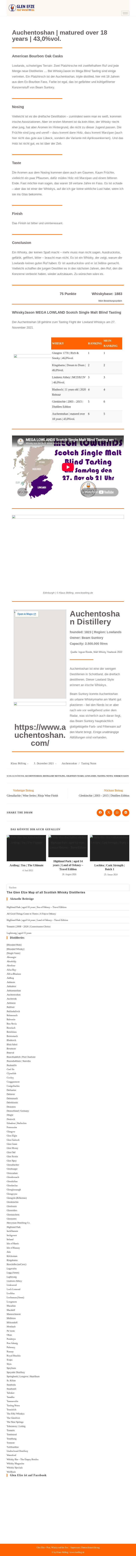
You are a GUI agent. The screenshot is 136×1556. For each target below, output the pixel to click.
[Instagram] (125, 7)
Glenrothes (12, 1210)
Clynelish (11, 1073)
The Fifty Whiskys (15, 1413)
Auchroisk (12, 998)
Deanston (11, 1106)
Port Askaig (12, 1343)
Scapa (9, 1359)
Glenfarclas (12, 1185)
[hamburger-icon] (125, 13)
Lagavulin (12, 1268)
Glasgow (11, 1131)
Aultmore (11, 1003)
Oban (9, 1335)
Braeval (10, 1052)
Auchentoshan (69, 763)
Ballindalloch (13, 1011)
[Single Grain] (13, 953)
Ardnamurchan (14, 990)
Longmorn (12, 1301)
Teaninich (11, 1409)
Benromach (12, 1036)
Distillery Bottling (54, 776)
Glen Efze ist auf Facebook (28, 1475)
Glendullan (12, 1181)
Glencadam (12, 1173)
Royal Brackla (14, 1355)
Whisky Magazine (15, 1463)
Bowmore (11, 1048)
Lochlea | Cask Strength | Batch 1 (109, 867)
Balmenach (12, 1015)
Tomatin (11, 1430)
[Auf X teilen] (108, 812)
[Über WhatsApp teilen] (117, 812)
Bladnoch (11, 1040)
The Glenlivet (13, 1418)
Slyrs (9, 1364)
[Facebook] (125, 2)
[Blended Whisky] (15, 949)
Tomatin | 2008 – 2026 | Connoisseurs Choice (28, 926)
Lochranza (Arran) (15, 1297)
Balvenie (11, 1019)
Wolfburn (11, 1471)
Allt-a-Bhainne (14, 974)
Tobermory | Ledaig (16, 1426)
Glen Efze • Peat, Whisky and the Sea (52, 1547)
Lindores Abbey (14, 1281)
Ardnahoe (11, 986)
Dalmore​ (11, 1094)
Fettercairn (12, 1127)
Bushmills (11, 1065)
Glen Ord (11, 1152)
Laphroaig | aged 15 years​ (19, 933)
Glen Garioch (13, 1140)
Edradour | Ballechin (17, 1123)
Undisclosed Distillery (17, 1451)
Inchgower (12, 1235)
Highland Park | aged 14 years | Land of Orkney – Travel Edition (68, 865)
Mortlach (11, 1326)
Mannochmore (14, 1314)
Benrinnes (11, 1032)
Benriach (11, 1027)
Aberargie (11, 957)
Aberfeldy (11, 961)
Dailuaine (11, 1090)
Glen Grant (12, 1144)
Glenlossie (12, 1206)
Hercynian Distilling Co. (18, 1222)
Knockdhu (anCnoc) (16, 1264)
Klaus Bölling (18, 763)
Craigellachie (13, 1086)
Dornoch (11, 1119)
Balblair (11, 1007)
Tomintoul (12, 1434)
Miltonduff (12, 1322)
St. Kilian (11, 1380)
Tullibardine (13, 1447)
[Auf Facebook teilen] (100, 812)
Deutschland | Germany (18, 1110)
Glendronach (13, 1177)
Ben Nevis (12, 1023)
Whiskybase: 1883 (107, 294)
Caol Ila (10, 1069)
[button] (115, 3)
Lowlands (90, 776)
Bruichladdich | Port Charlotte (21, 1057)
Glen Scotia (12, 1156)
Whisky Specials (15, 1467)
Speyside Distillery (16, 1372)
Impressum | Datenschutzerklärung (85, 1547)
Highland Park (14, 1227)
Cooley (10, 1077)
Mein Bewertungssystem (110, 301)
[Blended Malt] (14, 944)
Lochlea (11, 1293)
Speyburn (11, 1368)
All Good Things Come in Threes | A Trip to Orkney (31, 913)
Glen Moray (12, 1148)
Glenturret (11, 1218)
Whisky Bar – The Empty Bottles (22, 1459)
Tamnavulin (12, 1401)
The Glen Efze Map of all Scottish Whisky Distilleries (46, 892)
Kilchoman (12, 1256)
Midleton (11, 1318)
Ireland (10, 1239)
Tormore (11, 1442)
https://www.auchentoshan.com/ (40, 735)
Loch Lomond (13, 1289)
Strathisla (11, 1384)
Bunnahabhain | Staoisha (19, 1061)
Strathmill (11, 1388)
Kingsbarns (12, 1260)
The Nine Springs (15, 1422)
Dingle (10, 1115)
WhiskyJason (121, 776)
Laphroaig (12, 1277)
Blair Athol (12, 1044)
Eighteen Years (75, 776)
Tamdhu (11, 1397)
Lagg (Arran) (13, 1272)
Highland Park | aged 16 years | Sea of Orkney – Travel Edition (37, 907)
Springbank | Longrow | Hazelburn (23, 1376)
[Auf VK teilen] (125, 812)
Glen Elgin (12, 1135)
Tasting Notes (88, 763)
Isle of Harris (13, 1243)
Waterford (11, 1455)
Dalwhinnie (12, 1102)
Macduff (11, 1310)
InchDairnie (12, 1231)
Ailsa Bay (11, 969)
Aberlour (11, 965)
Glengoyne (12, 1194)
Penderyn (11, 1339)
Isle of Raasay (13, 1247)
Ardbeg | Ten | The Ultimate (26, 865)
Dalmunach (12, 1098)
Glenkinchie (13, 1202)
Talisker (10, 1393)
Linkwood (12, 1285)
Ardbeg (10, 978)
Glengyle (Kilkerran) (17, 1198)
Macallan (11, 1305)
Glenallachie (13, 1164)
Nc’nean (11, 1330)
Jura (9, 1252)
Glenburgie (12, 1168)
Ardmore (11, 982)
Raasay (10, 1351)
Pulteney (11, 1347)
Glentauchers (13, 1214)
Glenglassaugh (14, 1189)
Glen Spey (12, 1160)
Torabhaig (11, 1438)
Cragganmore (13, 1081)
